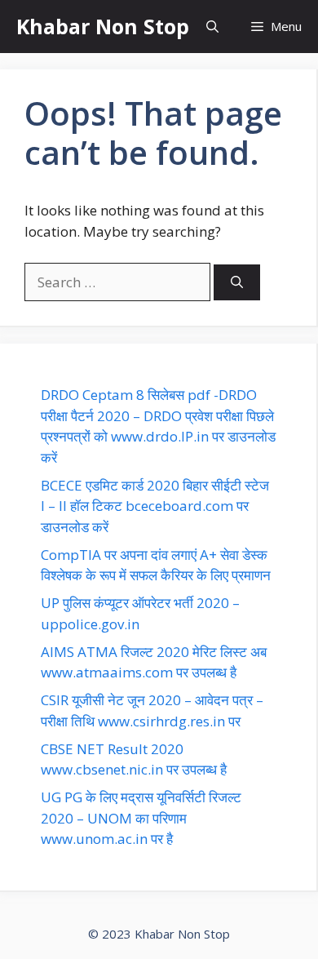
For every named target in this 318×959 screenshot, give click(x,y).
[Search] (237, 282)
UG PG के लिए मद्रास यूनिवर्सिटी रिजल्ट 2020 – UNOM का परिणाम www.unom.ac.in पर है (141, 818)
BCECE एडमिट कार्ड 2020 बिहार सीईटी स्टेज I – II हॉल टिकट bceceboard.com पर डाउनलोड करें (155, 506)
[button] (212, 26)
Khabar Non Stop (102, 26)
